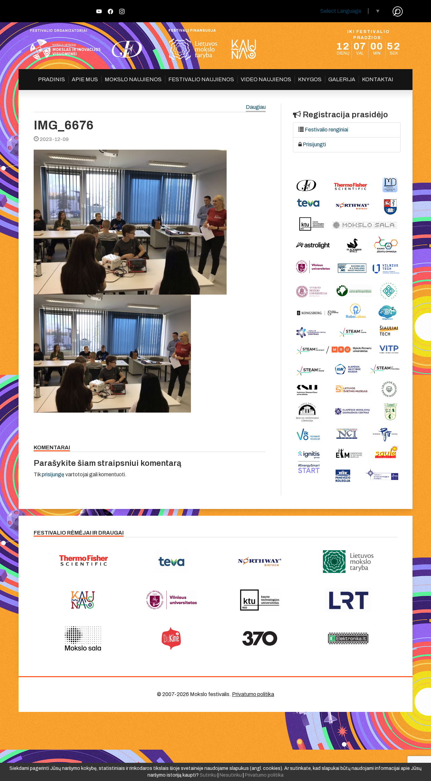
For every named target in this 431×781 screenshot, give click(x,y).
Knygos (310, 79)
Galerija (341, 79)
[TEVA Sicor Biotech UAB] (171, 561)
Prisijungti (314, 144)
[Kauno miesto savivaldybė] (83, 600)
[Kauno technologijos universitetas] (259, 600)
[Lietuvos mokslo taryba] (348, 561)
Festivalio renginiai (326, 129)
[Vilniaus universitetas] (171, 600)
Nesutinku (231, 775)
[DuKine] (171, 638)
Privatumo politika (253, 694)
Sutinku (208, 775)
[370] (259, 638)
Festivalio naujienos (201, 79)
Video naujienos (266, 79)
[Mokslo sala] (83, 638)
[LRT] (348, 600)
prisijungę (53, 474)
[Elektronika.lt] (348, 638)
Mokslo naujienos (133, 79)
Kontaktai (377, 79)
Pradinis (51, 79)
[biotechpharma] (259, 561)
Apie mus (85, 79)
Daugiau (256, 107)
